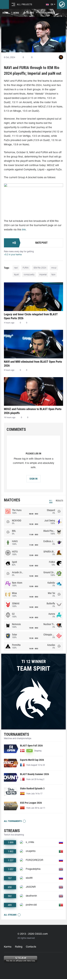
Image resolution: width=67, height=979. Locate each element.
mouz (53, 268)
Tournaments (47, 13)
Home (5, 13)
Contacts (31, 947)
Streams (29, 13)
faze (53, 275)
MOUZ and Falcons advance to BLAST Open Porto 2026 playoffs (32, 411)
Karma (7, 947)
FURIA (26, 268)
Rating (18, 947)
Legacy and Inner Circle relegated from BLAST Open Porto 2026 (31, 316)
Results (59, 500)
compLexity (29, 275)
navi (16, 268)
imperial (42, 275)
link (24, 230)
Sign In (33, 478)
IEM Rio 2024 (40, 268)
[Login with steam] (62, 4)
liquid (16, 275)
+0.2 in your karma (13, 255)
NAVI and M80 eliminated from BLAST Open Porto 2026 (33, 363)
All (51, 500)
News (16, 13)
